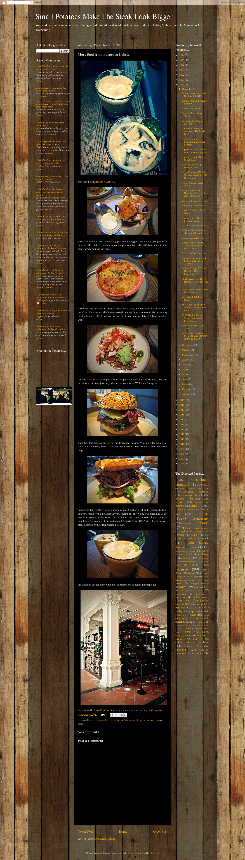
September (188, 354)
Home (123, 831)
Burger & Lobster (104, 181)
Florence (191, 538)
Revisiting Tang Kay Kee (194, 205)
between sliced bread (105, 720)
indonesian (203, 558)
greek (203, 551)
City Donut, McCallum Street (193, 327)
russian (188, 625)
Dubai (187, 528)
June (184, 369)
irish (203, 561)
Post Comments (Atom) (103, 838)
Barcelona (179, 498)
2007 (182, 458)
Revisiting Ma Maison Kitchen (192, 122)
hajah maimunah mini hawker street (51, 296)
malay (182, 587)
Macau (206, 583)
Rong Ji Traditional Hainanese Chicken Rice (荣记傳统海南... (195, 193)
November (187, 345)
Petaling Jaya (180, 615)
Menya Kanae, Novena (193, 237)
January (186, 393)
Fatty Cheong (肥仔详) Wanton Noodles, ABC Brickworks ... (194, 175)
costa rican (187, 523)
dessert (203, 522)
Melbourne (180, 593)
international (187, 561)
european (180, 534)
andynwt (132, 852)
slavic (187, 628)
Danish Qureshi (44, 141)
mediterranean (183, 590)
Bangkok (198, 495)
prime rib (198, 618)
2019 (182, 400)
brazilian (199, 502)
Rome (177, 625)
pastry (178, 611)
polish (206, 615)
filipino (195, 534)
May (184, 374)
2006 (182, 463)
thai (195, 639)
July (184, 364)
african (181, 488)
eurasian (200, 531)
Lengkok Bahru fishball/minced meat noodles (193, 141)
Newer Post (85, 831)
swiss (177, 635)
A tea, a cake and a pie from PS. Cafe (192, 166)
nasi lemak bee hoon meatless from (53, 67)
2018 (182, 404)
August (186, 359)
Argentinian (188, 491)
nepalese (202, 600)
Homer (179, 554)
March (185, 384)
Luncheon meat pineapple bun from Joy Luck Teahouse (194, 260)
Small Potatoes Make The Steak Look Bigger (104, 16)
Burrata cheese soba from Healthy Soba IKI (194, 95)
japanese (182, 569)
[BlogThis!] (115, 715)
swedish (201, 631)
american (203, 488)
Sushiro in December (192, 108)
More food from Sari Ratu (194, 200)
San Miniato (200, 625)
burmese (179, 509)
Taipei (188, 635)
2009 (182, 448)
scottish (178, 628)
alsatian (191, 488)
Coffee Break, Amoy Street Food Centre (195, 291)
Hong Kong (201, 554)
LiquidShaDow (43, 66)
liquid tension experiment (192, 578)
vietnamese (181, 653)
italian (194, 565)
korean (191, 573)
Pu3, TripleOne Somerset (194, 253)
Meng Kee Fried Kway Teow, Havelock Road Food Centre (194, 245)
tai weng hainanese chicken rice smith (50, 271)
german (191, 551)
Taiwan (200, 635)
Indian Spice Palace (46, 232)
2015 (182, 419)
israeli (177, 564)
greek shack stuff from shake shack (52, 105)
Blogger (154, 852)
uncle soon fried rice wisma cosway (51, 143)
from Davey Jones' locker (149, 720)
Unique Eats (193, 646)
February (187, 389)
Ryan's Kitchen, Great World (192, 184)
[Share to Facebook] (122, 715)
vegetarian (181, 649)
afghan (206, 485)
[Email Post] (102, 714)
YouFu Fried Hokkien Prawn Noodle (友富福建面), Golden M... (195, 336)
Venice (201, 649)
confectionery (201, 518)
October (186, 349)
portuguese (183, 618)
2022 (182, 74)
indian (186, 558)
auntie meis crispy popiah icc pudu (51, 161)
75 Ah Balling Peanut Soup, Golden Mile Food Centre (192, 317)
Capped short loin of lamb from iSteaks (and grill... (195, 151)
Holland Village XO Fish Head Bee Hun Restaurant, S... (194, 271)
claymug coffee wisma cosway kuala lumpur (49, 191)
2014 (182, 424)
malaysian (199, 586)
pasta (80, 723)
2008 (182, 453)
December (187, 88)
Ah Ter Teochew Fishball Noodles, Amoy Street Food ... (194, 307)
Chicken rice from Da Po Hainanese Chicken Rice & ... (195, 281)
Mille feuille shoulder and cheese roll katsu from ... (195, 232)
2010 (182, 444)
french (205, 538)
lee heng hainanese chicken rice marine (51, 247)
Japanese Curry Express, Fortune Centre (193, 219)
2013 (182, 429)
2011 (182, 439)
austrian (185, 495)
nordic (177, 604)
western (196, 653)
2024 (182, 65)
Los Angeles (194, 583)
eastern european (201, 528)
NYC (187, 604)
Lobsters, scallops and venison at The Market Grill (194, 131)
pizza (193, 615)
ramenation (182, 622)
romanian (201, 622)
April (185, 379)
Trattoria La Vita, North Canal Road (193, 158)
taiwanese (180, 639)
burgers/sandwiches (126, 720)
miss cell (185, 600)
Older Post (160, 831)
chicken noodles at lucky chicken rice (51, 234)
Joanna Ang (42, 87)
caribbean (191, 509)
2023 (182, 69)
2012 (182, 434)
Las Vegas (194, 576)
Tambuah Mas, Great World (192, 114)
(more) (39, 80)
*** (186, 480)
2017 (182, 409)
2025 (182, 60)
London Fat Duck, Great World (194, 212)
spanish (197, 628)
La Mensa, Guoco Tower (194, 225)
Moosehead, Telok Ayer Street (193, 298)
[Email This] (111, 715)
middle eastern (201, 597)
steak (188, 632)
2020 (182, 84)
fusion (178, 551)
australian (204, 491)
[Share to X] (118, 715)
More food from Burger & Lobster (195, 102)
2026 (182, 55)
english (184, 531)
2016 (182, 414)
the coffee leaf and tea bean (192, 640)
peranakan (197, 611)
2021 (182, 79)
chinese (203, 513)
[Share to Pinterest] (125, 715)
